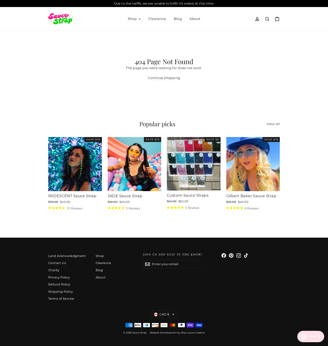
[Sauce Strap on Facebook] (224, 255)
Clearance (157, 19)
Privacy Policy (59, 277)
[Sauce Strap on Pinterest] (231, 255)
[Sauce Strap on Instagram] (238, 255)
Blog (178, 19)
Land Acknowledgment (67, 256)
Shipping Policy (60, 291)
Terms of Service (61, 298)
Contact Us (57, 263)
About (194, 19)
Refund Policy (59, 284)
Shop (133, 19)
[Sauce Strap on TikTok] (246, 255)
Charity (53, 270)
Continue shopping (164, 78)
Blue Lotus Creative (193, 332)
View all (273, 124)
